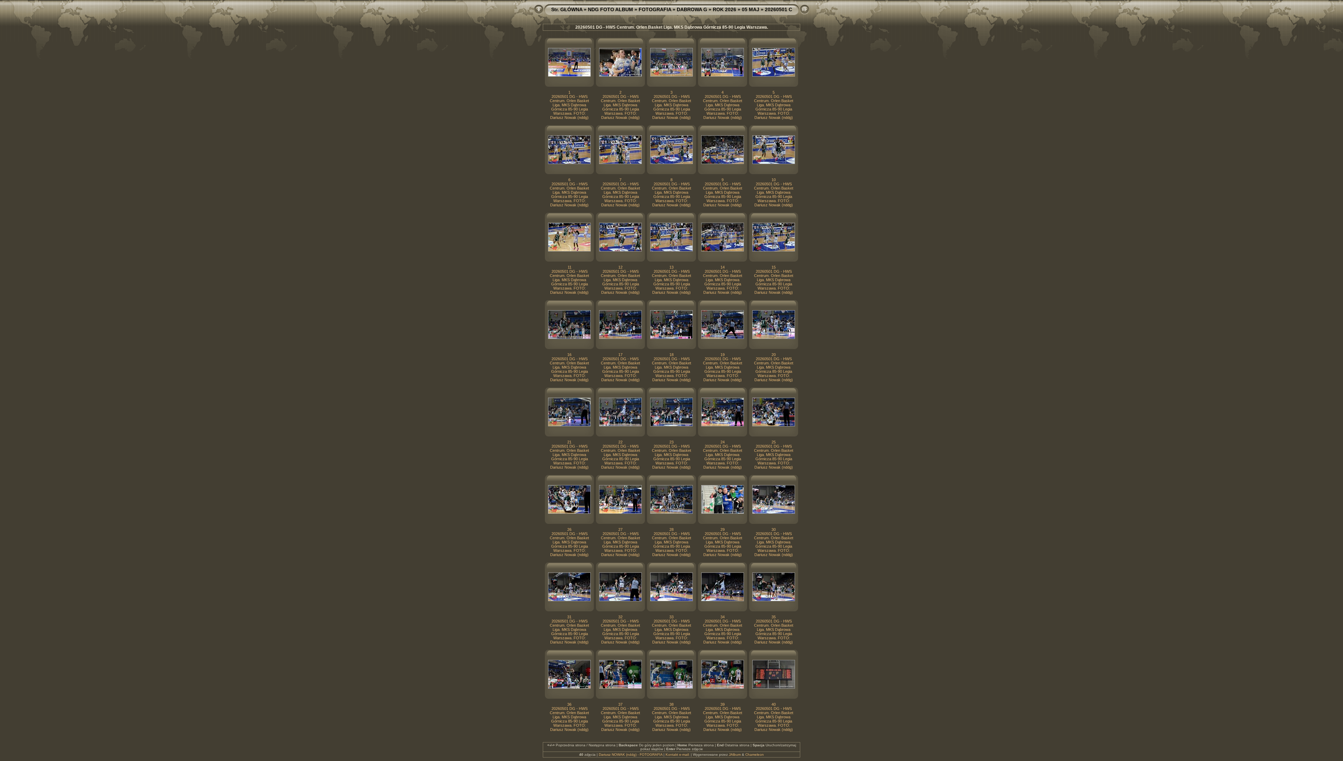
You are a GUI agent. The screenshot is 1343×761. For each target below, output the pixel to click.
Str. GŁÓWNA (566, 9)
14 (722, 267)
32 (620, 617)
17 (620, 355)
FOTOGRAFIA (655, 9)
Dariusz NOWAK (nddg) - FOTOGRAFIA (630, 754)
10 (774, 180)
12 (620, 267)
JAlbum (735, 754)
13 (671, 267)
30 (774, 529)
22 (620, 442)
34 (722, 617)
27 (620, 529)
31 (569, 617)
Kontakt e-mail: (678, 754)
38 (671, 704)
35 (774, 617)
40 (774, 704)
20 (774, 355)
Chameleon (754, 754)
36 (569, 704)
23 (671, 442)
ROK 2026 (724, 9)
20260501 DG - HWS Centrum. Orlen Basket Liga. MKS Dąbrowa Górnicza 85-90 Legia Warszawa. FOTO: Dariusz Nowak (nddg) (569, 107)
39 (722, 704)
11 (569, 267)
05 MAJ (750, 9)
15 (774, 267)
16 (569, 355)
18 (671, 355)
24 (722, 442)
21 (569, 442)
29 (722, 529)
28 (671, 529)
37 (620, 704)
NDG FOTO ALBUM (610, 9)
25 (774, 442)
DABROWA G (692, 9)
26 (569, 529)
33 (671, 617)
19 (722, 355)
